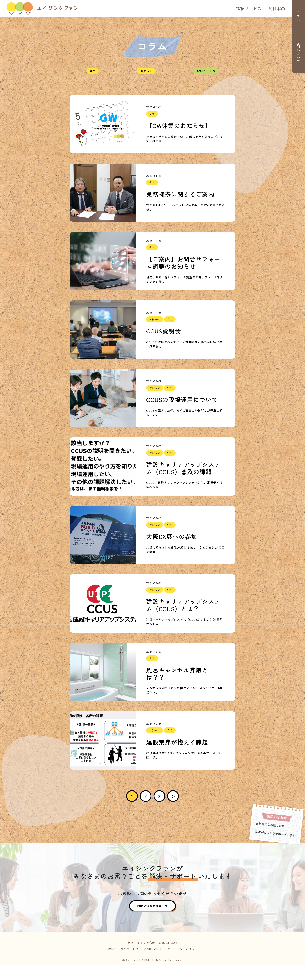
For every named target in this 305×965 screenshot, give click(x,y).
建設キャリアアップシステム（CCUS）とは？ (183, 605)
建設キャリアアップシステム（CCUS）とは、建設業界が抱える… (184, 621)
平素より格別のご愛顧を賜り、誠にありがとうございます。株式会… (184, 138)
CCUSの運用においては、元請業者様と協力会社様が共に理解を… (184, 344)
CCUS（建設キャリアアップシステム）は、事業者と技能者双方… (184, 484)
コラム (298, 15)
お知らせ (146, 71)
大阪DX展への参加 (171, 536)
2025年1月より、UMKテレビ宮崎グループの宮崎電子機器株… (185, 207)
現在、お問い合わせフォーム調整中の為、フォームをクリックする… (184, 279)
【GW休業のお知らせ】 (178, 125)
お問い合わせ (298, 52)
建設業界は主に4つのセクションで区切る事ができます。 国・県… (185, 755)
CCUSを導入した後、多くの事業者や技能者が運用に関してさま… (184, 412)
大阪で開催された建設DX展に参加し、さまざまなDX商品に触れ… (185, 549)
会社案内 (276, 8)
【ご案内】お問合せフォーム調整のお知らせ (183, 262)
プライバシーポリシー (182, 949)
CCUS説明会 (163, 331)
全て (92, 71)
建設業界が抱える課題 (177, 742)
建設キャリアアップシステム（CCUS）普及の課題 (183, 468)
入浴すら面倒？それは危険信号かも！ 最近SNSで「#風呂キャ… (184, 690)
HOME (111, 949)
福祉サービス (249, 8)
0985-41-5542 (168, 943)
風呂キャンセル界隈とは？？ (177, 673)
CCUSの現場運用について (182, 399)
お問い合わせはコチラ (152, 906)
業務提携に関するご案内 (180, 194)
